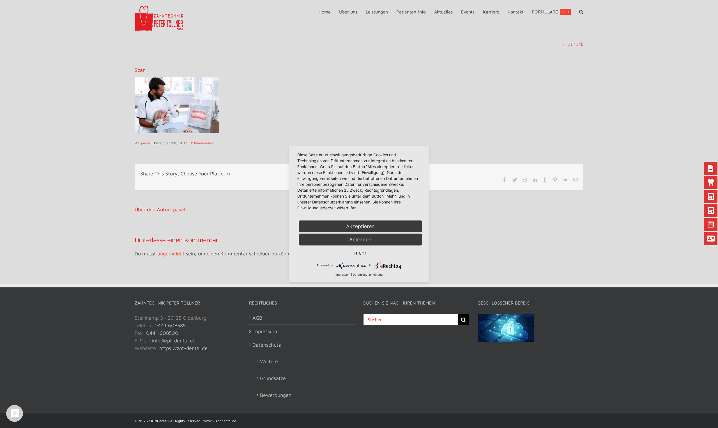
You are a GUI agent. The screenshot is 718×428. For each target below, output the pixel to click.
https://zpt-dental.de (183, 348)
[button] (581, 12)
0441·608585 (170, 325)
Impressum (264, 331)
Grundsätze (273, 378)
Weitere (269, 361)
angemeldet (171, 254)
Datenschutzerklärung (368, 274)
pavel (145, 143)
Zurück (575, 44)
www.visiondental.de (219, 421)
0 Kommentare (203, 143)
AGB (257, 318)
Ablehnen (360, 239)
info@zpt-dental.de (173, 341)
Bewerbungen (275, 395)
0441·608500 (162, 333)
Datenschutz (266, 345)
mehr (360, 252)
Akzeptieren (360, 226)
